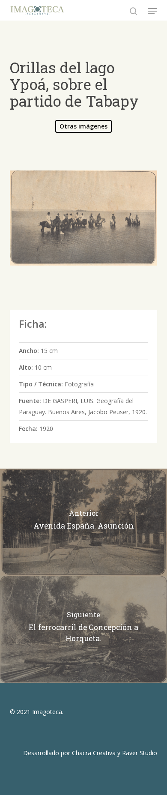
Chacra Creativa (94, 753)
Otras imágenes (83, 126)
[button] (152, 11)
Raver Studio (139, 753)
